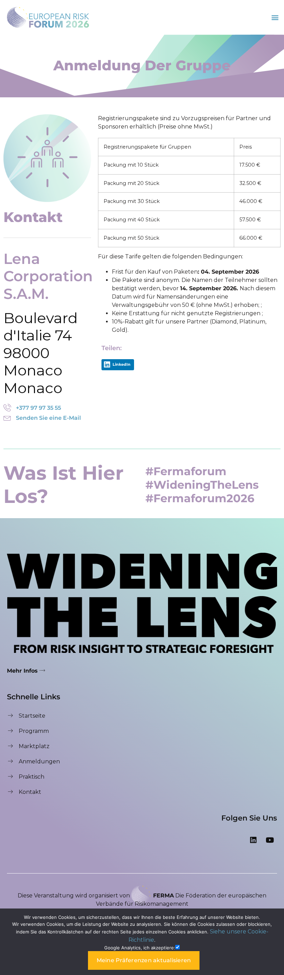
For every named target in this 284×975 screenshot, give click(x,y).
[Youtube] (270, 840)
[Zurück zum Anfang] (272, 870)
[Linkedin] (253, 840)
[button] (275, 17)
